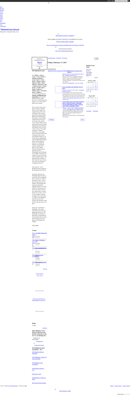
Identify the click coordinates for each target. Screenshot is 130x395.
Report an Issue (118, 385)
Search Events (61, 66)
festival (81, 83)
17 (95, 87)
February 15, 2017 (66, 74)
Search (128, 0)
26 (87, 91)
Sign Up (109, 0)
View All (45, 269)
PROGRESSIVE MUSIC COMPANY (65, 35)
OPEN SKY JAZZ (36, 374)
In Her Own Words (39, 345)
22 (92, 89)
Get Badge (44, 328)
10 (95, 86)
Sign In (112, 0)
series (67, 99)
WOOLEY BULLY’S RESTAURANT (75, 109)
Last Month (88, 111)
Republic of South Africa (70, 75)
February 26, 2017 (79, 74)
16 (93, 103)
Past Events (58, 58)
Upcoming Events (51, 58)
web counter (40, 275)
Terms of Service (126, 385)
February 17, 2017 (66, 90)
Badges (112, 385)
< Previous (51, 119)
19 (87, 89)
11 (97, 86)
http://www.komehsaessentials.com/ (64, 51)
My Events (64, 58)
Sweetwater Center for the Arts (75, 97)
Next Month (95, 111)
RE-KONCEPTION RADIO (39, 383)
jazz (78, 83)
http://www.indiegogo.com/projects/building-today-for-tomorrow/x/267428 (65, 45)
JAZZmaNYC (71, 83)
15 (92, 87)
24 (95, 89)
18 (97, 87)
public (87, 75)
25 (97, 89)
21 (90, 89)
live (87, 71)
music (87, 74)
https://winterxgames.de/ (41, 262)
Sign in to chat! (120, 394)
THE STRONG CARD (65, 391)
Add (97, 58)
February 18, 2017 (79, 107)
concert (64, 99)
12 (87, 103)
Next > (82, 119)
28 (90, 91)
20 (88, 89)
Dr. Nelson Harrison (13, 385)
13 (88, 87)
